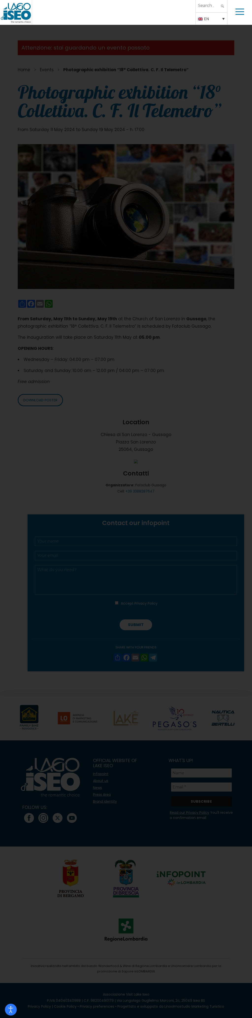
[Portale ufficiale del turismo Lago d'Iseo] (16, 12)
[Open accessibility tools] (11, 1010)
